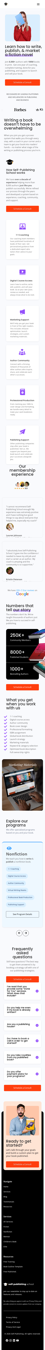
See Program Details (22, 914)
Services (7, 1191)
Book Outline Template (13, 1266)
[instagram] (10, 1341)
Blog (5, 1196)
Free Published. (10, 1271)
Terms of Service (13, 1322)
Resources (8, 1206)
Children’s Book (10, 1241)
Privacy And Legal (13, 1327)
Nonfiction (8, 1231)
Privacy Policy (11, 1317)
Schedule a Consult (23, 82)
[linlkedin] (14, 1341)
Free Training (9, 1261)
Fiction (6, 1226)
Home (6, 1186)
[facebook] (7, 1341)
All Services (8, 1221)
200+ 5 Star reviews (25, 590)
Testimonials (9, 1201)
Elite (5, 1246)
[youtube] (17, 1341)
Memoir (7, 1236)
